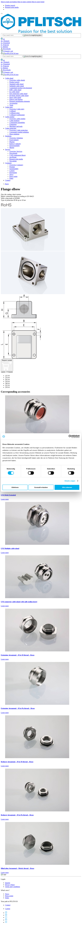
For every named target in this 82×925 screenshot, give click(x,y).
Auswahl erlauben (41, 487)
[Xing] (6, 915)
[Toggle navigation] (2, 13)
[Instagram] (6, 922)
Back (7, 184)
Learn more (5, 499)
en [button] (4, 39)
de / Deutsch (5, 41)
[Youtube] (6, 917)
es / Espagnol (5, 43)
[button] (9, 78)
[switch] (31, 473)
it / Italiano (4, 47)
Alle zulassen (67, 487)
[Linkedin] (6, 913)
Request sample (7, 360)
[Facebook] (6, 920)
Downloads (6, 49)
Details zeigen (70, 481)
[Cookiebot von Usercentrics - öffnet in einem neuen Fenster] (70, 436)
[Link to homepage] (41, 32)
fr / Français (5, 45)
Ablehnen (15, 487)
